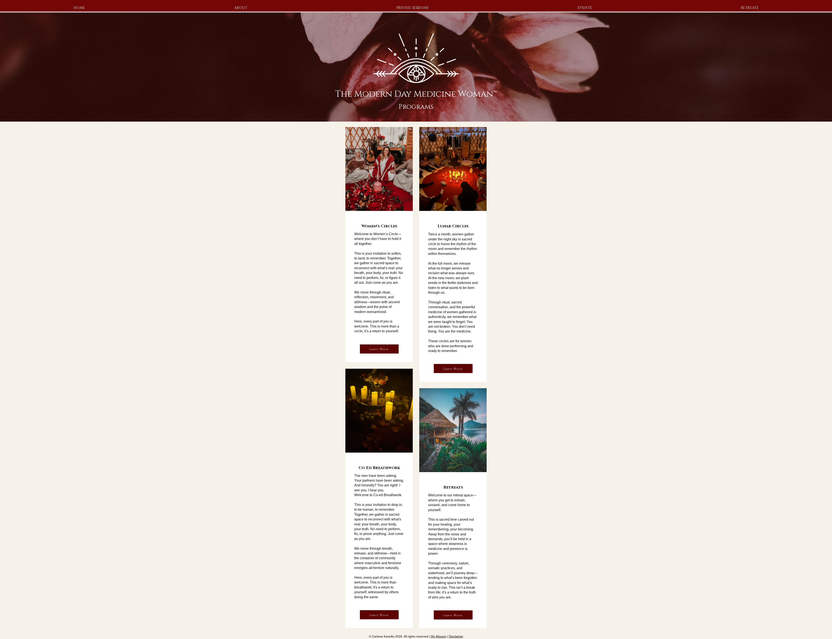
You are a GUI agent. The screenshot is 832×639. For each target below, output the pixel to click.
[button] (584, 8)
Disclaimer (456, 636)
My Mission (438, 636)
